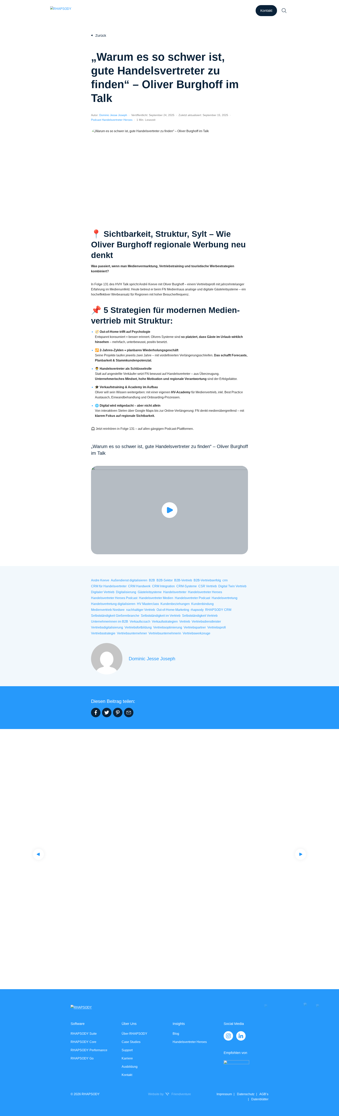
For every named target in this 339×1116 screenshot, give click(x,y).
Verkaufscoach (140, 621)
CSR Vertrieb (207, 586)
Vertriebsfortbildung (138, 627)
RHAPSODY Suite (84, 1033)
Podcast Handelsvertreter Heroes (111, 119)
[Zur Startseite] (60, 10)
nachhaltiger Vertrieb (140, 609)
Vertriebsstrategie (103, 633)
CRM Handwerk (139, 586)
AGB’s (263, 1094)
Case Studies (131, 1042)
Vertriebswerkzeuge (196, 633)
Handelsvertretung (224, 598)
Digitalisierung (126, 592)
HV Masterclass (148, 604)
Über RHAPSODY (134, 1033)
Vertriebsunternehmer (132, 633)
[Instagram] (228, 1036)
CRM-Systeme (186, 586)
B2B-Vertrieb (183, 580)
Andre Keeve (100, 580)
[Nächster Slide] (300, 854)
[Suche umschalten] (284, 10)
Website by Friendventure (169, 1094)
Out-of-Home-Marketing (173, 609)
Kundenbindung (202, 604)
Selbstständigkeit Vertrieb (200, 615)
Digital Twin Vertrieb (232, 586)
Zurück (100, 36)
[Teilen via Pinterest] (117, 712)
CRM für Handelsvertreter (109, 586)
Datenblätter (259, 1099)
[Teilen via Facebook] (95, 712)
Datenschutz (245, 1094)
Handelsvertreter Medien (156, 598)
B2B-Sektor (165, 580)
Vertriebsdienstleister (206, 621)
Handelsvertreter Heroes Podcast (114, 598)
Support (127, 1050)
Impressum (224, 1094)
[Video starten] (169, 510)
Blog (176, 1033)
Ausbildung (130, 1066)
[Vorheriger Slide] (38, 854)
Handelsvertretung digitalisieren (113, 604)
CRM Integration (163, 586)
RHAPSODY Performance (89, 1050)
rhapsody (197, 609)
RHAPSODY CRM (218, 609)
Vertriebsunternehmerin (165, 633)
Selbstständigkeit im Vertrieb (160, 615)
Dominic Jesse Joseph (113, 115)
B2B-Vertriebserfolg (207, 580)
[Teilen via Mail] (128, 712)
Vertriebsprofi (216, 627)
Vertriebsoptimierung (167, 627)
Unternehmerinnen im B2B (109, 621)
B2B (152, 580)
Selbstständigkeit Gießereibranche (115, 615)
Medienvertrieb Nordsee (108, 609)
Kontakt (266, 11)
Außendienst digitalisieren (129, 580)
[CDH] (246, 1068)
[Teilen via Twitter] (106, 712)
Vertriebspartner (195, 627)
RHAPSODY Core (83, 1042)
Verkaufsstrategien (165, 621)
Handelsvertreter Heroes (205, 592)
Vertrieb (184, 621)
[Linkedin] (241, 1036)
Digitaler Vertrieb (102, 592)
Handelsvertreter (174, 592)
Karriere (127, 1058)
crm (225, 580)
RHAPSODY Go (82, 1058)
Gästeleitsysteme (150, 592)
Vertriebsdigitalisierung (107, 627)
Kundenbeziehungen (175, 604)
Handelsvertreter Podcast (192, 598)
